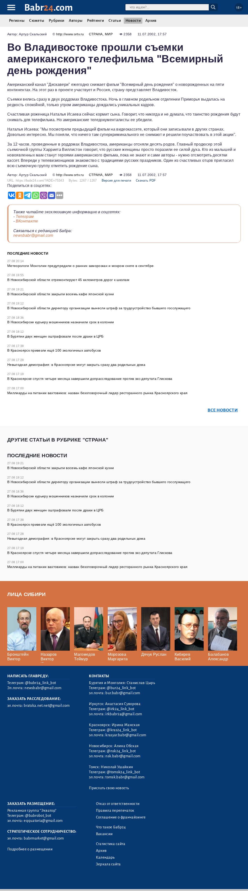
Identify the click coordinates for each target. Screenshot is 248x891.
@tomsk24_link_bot (123, 772)
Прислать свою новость (109, 788)
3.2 (37, 881)
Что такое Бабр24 (111, 827)
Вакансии (104, 834)
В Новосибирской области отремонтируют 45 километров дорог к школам (68, 280)
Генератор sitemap (117, 881)
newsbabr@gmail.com (33, 235)
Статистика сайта (110, 844)
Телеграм (25, 216)
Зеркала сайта (108, 864)
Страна (96, 34)
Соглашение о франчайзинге (121, 817)
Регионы (16, 20)
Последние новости (27, 253)
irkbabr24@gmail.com (123, 714)
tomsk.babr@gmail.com (124, 777)
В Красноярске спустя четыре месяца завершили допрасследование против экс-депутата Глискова (89, 379)
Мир (109, 34)
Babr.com (48, 8)
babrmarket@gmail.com (44, 838)
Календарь (105, 857)
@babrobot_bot (38, 815)
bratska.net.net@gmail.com (47, 705)
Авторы (75, 20)
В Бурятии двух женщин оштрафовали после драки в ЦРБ (55, 336)
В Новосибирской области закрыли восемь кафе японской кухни (60, 294)
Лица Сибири (26, 594)
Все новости (223, 410)
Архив (150, 20)
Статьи (114, 20)
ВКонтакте (27, 221)
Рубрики (56, 20)
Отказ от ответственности (118, 804)
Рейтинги (95, 20)
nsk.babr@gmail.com (122, 756)
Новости (133, 20)
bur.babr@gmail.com (122, 693)
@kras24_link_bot (122, 730)
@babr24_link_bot (40, 683)
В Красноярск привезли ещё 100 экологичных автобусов (54, 350)
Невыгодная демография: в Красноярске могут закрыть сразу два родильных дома (76, 365)
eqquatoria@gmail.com (43, 821)
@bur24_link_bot (121, 688)
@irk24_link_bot (120, 709)
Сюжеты (36, 20)
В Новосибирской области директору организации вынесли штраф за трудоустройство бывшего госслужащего (99, 308)
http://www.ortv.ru (70, 34)
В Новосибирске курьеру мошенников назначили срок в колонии (60, 322)
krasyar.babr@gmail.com (125, 735)
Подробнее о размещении (30, 849)
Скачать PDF (146, 180)
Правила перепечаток (115, 810)
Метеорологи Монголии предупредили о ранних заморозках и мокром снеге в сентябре (80, 266)
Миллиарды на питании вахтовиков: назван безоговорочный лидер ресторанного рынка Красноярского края (97, 393)
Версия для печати (116, 180)
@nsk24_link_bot (121, 751)
